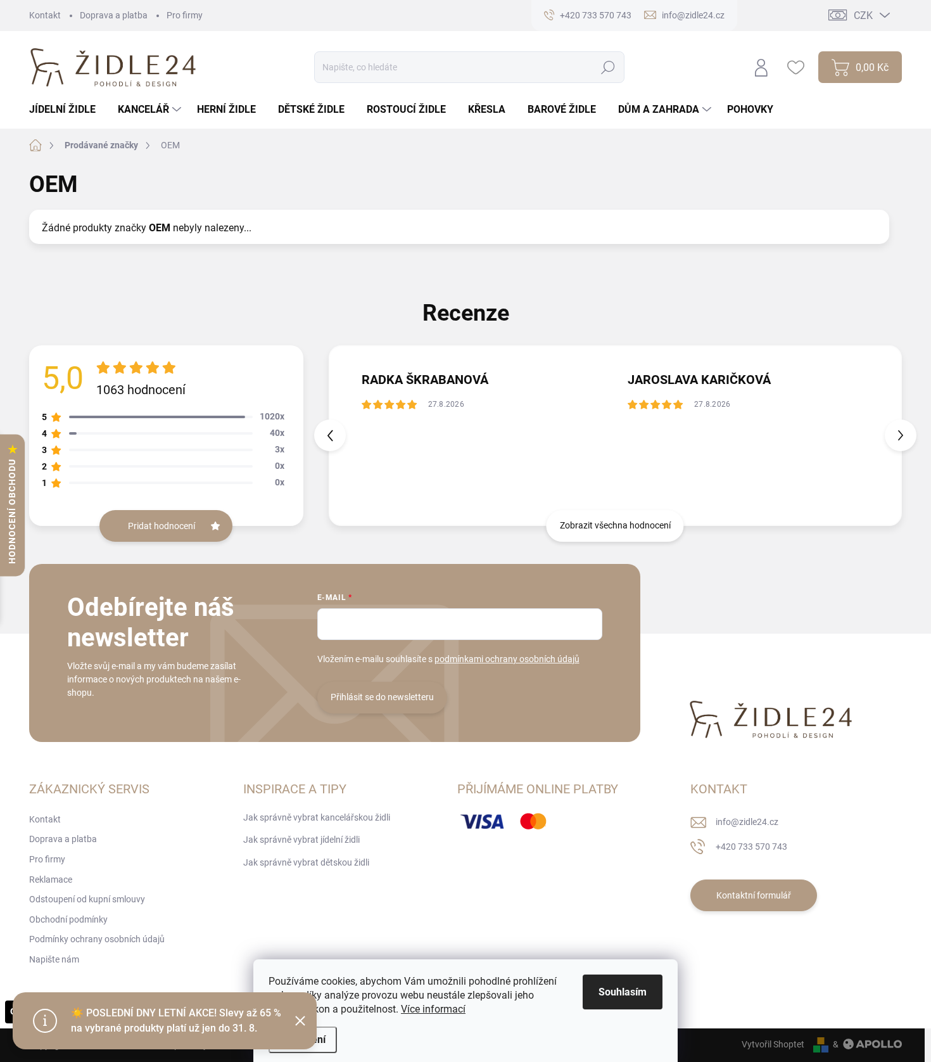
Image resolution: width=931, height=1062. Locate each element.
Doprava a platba (114, 15)
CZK (863, 16)
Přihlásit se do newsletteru (382, 697)
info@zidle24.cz (747, 822)
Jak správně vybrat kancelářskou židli (316, 817)
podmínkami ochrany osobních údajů (507, 659)
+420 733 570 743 (751, 846)
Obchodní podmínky (68, 919)
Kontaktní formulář (753, 895)
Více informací (433, 1009)
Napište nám (54, 959)
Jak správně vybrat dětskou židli (306, 862)
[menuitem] (67, 110)
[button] (900, 435)
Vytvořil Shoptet (773, 1044)
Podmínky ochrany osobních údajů (97, 939)
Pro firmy (185, 15)
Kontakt (45, 15)
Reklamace (50, 879)
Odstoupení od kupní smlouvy (87, 899)
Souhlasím (622, 992)
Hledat (608, 67)
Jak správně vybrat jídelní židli (301, 840)
